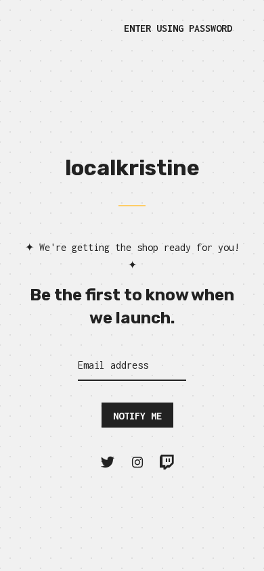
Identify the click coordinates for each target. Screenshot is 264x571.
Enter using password (178, 28)
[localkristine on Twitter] (107, 462)
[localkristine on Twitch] (167, 462)
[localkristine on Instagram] (137, 462)
